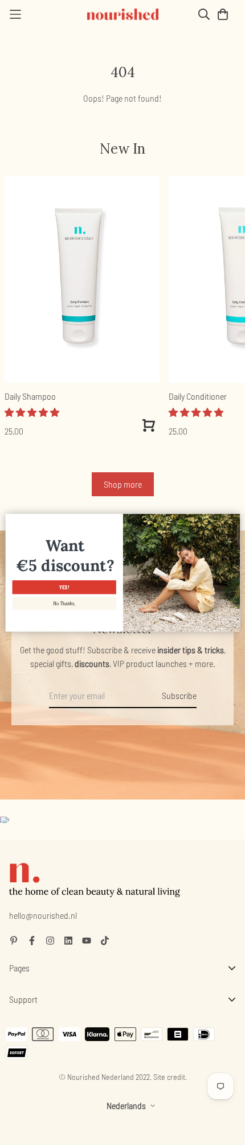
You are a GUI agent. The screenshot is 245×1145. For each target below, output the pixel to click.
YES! (63, 587)
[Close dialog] (233, 520)
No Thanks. (64, 603)
